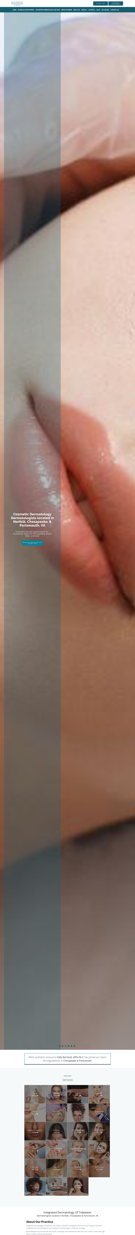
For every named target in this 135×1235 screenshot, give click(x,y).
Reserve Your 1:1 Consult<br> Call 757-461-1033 (32, 543)
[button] (60, 1046)
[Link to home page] (14, 3)
